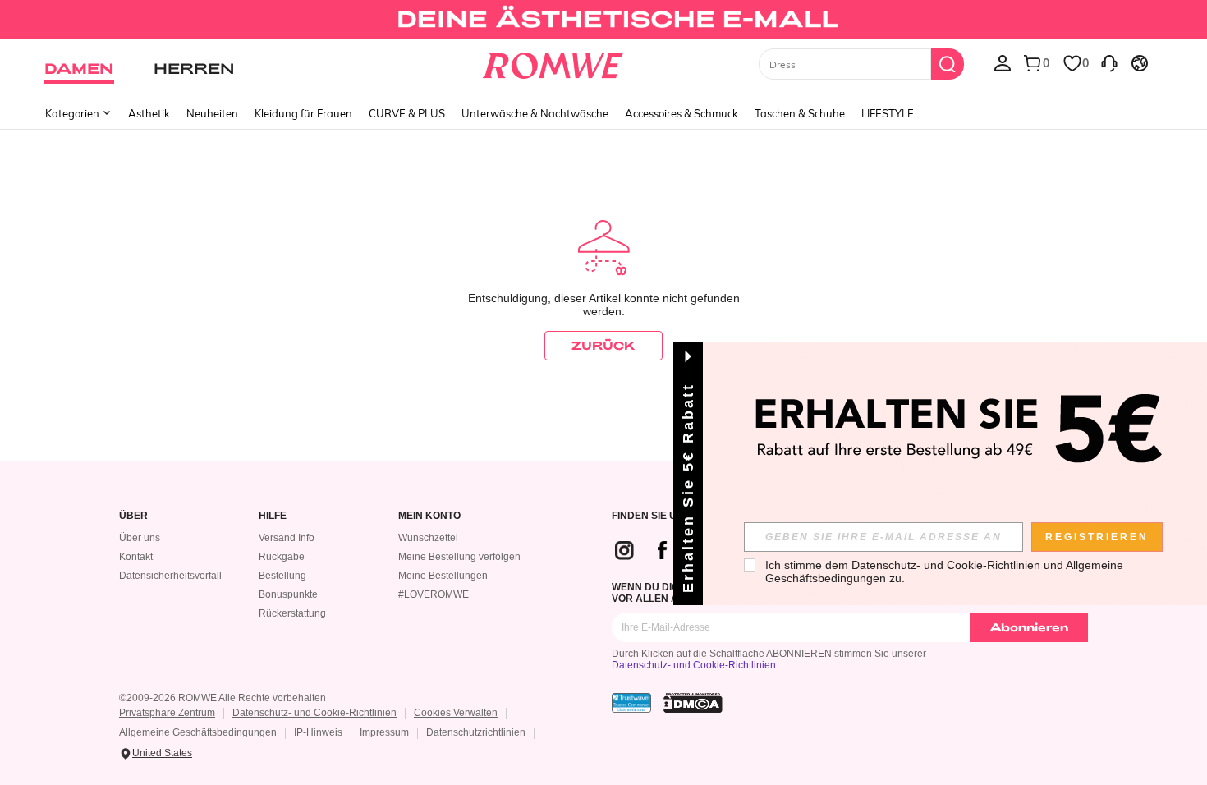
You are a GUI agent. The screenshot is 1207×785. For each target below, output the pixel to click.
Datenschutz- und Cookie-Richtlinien (694, 665)
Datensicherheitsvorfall (170, 575)
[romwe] (553, 62)
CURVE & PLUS (407, 113)
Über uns (139, 538)
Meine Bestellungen (443, 575)
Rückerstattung (292, 613)
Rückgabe (282, 556)
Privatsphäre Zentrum (167, 712)
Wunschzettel (428, 538)
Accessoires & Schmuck (681, 113)
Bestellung (282, 575)
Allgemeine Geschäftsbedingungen (198, 732)
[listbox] (1003, 62)
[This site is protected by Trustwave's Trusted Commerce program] (631, 703)
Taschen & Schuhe (800, 113)
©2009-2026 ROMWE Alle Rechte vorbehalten (222, 698)
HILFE (273, 516)
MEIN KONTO (429, 516)
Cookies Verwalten (456, 712)
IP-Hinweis (318, 732)
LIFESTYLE (887, 113)
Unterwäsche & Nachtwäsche (534, 113)
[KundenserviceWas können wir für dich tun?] (1109, 62)
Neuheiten (212, 113)
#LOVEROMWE (433, 594)
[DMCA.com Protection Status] (693, 703)
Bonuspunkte (288, 594)
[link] (603, 19)
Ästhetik (149, 113)
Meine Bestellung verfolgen (459, 556)
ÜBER (133, 516)
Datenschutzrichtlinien (475, 732)
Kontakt (136, 556)
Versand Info (286, 538)
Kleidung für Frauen (303, 113)
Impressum (384, 732)
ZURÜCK (603, 345)
